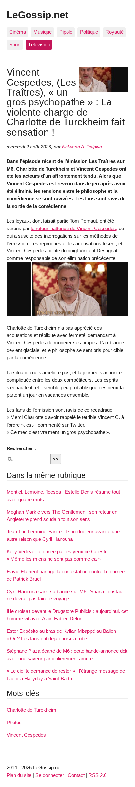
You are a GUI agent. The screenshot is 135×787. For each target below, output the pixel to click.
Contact (76, 775)
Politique (89, 32)
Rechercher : (21, 448)
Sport (15, 44)
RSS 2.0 (97, 775)
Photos (14, 722)
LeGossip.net (37, 14)
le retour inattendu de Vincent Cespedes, (74, 228)
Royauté (115, 32)
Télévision (39, 44)
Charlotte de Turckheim (31, 710)
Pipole (65, 32)
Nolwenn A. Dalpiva (82, 146)
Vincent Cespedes (26, 735)
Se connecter (49, 775)
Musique (42, 32)
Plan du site (19, 775)
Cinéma (17, 32)
